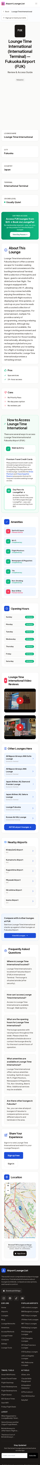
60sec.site (25, 1374)
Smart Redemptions (9, 1387)
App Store (21, 1253)
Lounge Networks (8, 1324)
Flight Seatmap (7, 1383)
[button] (20, 1208)
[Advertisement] (20, 108)
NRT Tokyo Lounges (29, 1324)
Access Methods (7, 1332)
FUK (20, 30)
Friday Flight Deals (8, 1407)
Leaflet (21, 1237)
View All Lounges (18, 935)
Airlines (4, 1344)
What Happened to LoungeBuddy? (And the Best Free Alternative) (9, 1417)
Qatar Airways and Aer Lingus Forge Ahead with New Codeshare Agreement (10, 1423)
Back (7, 12)
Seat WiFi (5, 1403)
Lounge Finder (7, 1336)
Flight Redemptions (9, 1391)
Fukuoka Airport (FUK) (20, 64)
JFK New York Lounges (29, 1319)
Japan (7, 169)
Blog (3, 1319)
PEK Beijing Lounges (29, 1328)
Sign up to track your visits (15, 18)
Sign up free (14, 1155)
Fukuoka (8, 153)
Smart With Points (8, 1374)
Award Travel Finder (9, 1378)
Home (3, 1307)
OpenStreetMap (30, 1237)
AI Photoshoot (27, 1392)
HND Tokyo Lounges (29, 1315)
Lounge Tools (6, 1348)
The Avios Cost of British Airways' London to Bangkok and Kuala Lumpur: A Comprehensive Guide (9, 1436)
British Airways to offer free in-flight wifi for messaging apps (10, 1429)
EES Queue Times (8, 1399)
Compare (5, 1340)
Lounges (4, 1315)
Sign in (11, 1163)
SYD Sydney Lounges (29, 1352)
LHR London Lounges (29, 1307)
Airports (4, 1311)
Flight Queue (6, 1395)
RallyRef (24, 1400)
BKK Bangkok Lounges (30, 1311)
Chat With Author (28, 1396)
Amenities (5, 1328)
